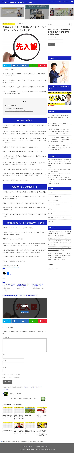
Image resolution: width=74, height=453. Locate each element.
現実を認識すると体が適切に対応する (14, 108)
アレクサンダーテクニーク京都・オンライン (17, 2)
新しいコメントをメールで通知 (12, 374)
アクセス (68, 1)
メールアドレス (52, 37)
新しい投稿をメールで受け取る (12, 377)
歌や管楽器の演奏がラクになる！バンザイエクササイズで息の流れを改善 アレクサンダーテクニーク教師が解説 (59, 241)
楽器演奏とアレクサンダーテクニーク (57, 217)
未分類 (50, 213)
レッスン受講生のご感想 (60, 1)
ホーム (49, 1)
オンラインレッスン (53, 200)
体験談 (50, 209)
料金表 (53, 1)
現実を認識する (33, 295)
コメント (6, 337)
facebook (25, 312)
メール (4, 360)
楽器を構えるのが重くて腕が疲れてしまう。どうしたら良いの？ (9, 286)
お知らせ (50, 192)
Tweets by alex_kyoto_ (53, 269)
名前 (4, 354)
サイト (4, 367)
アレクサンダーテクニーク (9, 23)
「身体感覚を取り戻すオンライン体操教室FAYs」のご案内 (19, 111)
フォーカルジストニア (53, 204)
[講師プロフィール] (58, 81)
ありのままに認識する (10, 105)
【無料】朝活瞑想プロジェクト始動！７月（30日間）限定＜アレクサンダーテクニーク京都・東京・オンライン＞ (59, 233)
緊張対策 (50, 221)
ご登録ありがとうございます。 (56, 183)
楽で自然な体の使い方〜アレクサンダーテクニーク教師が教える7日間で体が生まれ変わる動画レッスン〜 (59, 179)
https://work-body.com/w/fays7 (11, 267)
